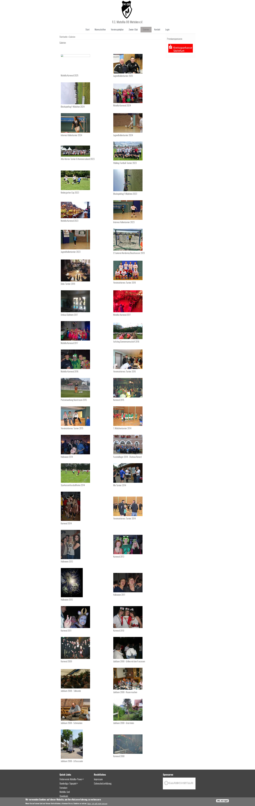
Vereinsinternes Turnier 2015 (72, 428)
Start (88, 29)
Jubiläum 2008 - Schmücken (71, 723)
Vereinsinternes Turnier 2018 (124, 282)
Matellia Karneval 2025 (69, 75)
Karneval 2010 (118, 630)
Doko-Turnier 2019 (68, 283)
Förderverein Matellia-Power (72, 779)
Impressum (98, 779)
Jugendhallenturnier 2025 (123, 75)
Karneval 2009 (66, 661)
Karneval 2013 (118, 556)
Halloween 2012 (67, 599)
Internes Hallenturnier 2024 (71, 135)
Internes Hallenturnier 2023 (124, 222)
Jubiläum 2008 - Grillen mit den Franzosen (129, 661)
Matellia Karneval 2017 (69, 343)
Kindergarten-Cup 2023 (70, 192)
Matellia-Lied (65, 792)
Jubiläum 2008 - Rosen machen (125, 692)
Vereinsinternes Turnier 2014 (124, 518)
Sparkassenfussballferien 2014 (73, 485)
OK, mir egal (222, 801)
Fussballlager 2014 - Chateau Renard (127, 456)
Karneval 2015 (118, 399)
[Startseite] (127, 17)
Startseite (63, 36)
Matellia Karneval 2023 (69, 220)
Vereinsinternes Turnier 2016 (124, 371)
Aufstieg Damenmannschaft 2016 (126, 341)
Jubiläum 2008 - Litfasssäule (72, 761)
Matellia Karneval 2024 (122, 105)
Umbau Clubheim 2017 (69, 314)
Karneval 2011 (66, 630)
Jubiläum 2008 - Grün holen (123, 723)
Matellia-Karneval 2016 (69, 371)
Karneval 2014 (66, 523)
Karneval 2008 (118, 756)
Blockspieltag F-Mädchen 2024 (73, 106)
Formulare (63, 787)
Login (167, 29)
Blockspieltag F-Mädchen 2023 (125, 193)
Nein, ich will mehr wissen (97, 804)
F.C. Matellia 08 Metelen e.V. (127, 21)
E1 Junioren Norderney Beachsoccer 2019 (129, 253)
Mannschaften (100, 29)
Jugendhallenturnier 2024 (123, 135)
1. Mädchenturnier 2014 (122, 428)
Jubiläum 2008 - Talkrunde (71, 690)
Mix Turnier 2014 (119, 485)
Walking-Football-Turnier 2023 (125, 163)
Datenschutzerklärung (103, 783)
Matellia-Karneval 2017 (122, 314)
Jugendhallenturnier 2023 (70, 251)
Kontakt (157, 29)
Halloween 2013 (67, 561)
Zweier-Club (133, 29)
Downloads (64, 796)
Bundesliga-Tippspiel (69, 783)
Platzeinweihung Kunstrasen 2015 (74, 399)
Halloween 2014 (67, 456)
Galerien (146, 29)
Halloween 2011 (119, 594)
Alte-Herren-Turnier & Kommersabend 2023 (78, 159)
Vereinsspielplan (117, 29)
